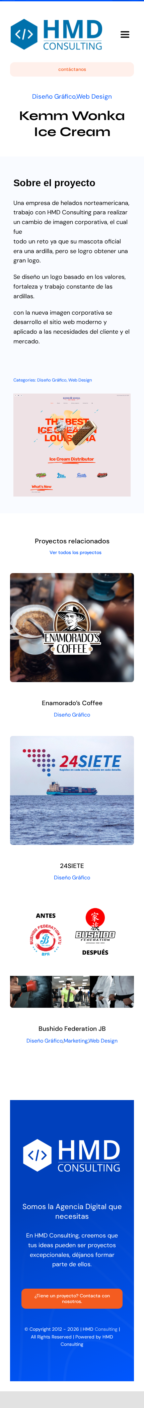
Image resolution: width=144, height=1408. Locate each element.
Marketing (76, 1040)
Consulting (106, 1329)
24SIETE (72, 866)
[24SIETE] (72, 741)
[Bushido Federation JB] (72, 903)
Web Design (94, 96)
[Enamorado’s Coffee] (72, 578)
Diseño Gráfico (54, 96)
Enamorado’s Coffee (72, 703)
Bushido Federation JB (72, 1028)
